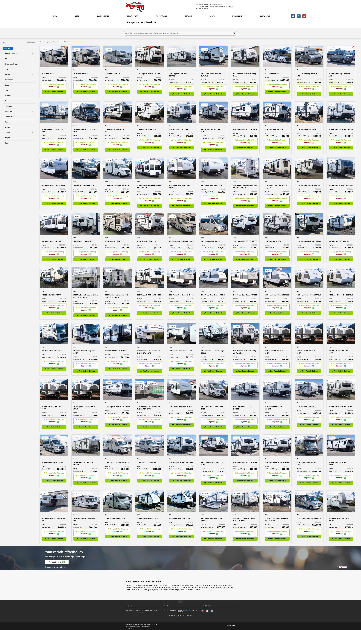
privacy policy (146, 626)
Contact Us (265, 16)
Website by (229, 625)
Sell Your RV (132, 16)
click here (187, 610)
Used (77, 16)
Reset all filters (31, 42)
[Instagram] (211, 611)
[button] (54, 85)
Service (188, 16)
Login (131, 628)
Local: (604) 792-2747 (216, 4)
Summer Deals (103, 16)
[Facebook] (202, 611)
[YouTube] (207, 611)
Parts (212, 16)
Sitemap (127, 628)
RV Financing (161, 16)
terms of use (140, 626)
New (55, 16)
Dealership (237, 16)
